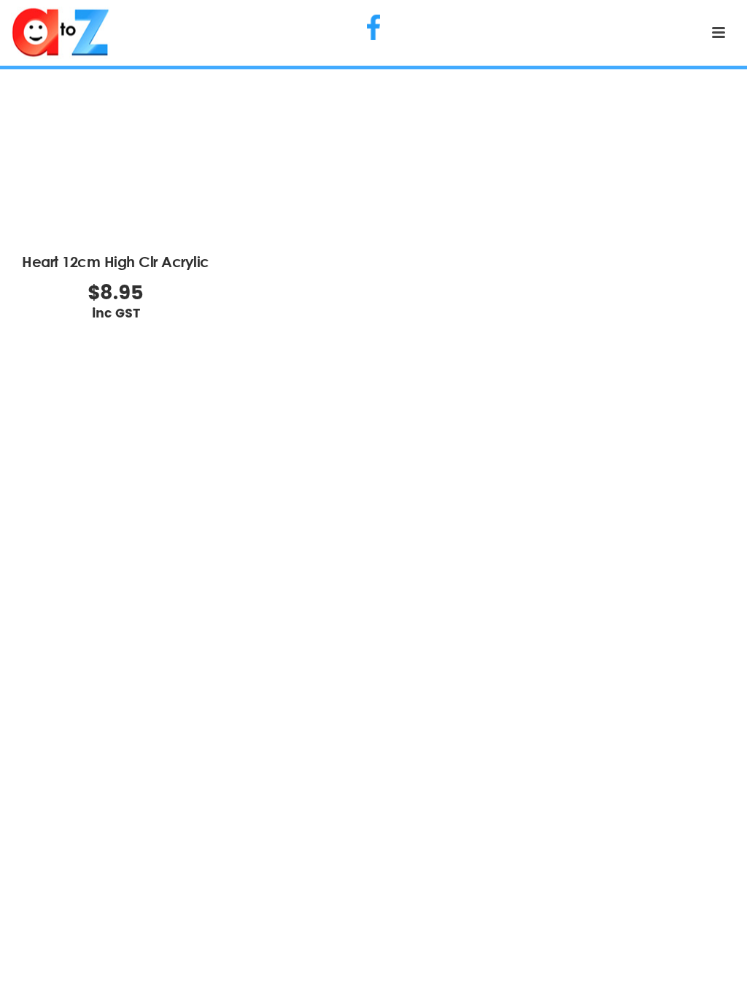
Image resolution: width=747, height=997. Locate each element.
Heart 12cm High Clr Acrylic (115, 261)
